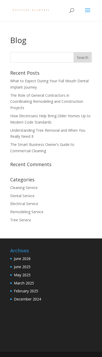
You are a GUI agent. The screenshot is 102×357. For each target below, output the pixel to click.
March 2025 (24, 282)
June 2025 (22, 266)
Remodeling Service (26, 211)
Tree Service (20, 219)
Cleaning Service (24, 187)
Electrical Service (24, 203)
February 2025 (26, 290)
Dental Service (22, 195)
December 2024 (27, 299)
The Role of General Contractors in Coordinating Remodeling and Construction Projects (46, 101)
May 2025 (22, 274)
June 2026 (22, 258)
